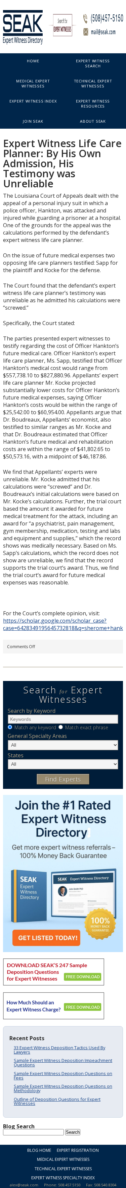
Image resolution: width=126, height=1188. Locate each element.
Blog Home (39, 1150)
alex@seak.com (24, 1184)
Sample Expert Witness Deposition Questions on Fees (63, 1075)
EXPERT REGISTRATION (78, 1150)
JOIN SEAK (33, 121)
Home (33, 60)
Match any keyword (35, 727)
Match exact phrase (86, 727)
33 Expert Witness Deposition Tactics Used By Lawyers (59, 1050)
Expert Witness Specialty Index (63, 1178)
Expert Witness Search (93, 63)
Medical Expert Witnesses (33, 83)
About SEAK (93, 121)
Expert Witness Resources (93, 104)
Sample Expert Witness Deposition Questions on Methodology (63, 1088)
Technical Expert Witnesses (93, 83)
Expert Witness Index (32, 101)
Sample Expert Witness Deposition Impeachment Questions (63, 1062)
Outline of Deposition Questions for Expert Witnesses (57, 1101)
